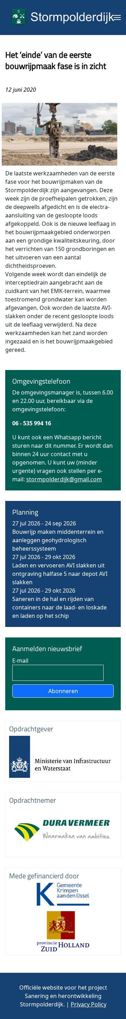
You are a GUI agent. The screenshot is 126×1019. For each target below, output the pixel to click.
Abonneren (63, 691)
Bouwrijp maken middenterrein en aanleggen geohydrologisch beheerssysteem (58, 540)
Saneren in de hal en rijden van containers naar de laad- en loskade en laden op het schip (59, 607)
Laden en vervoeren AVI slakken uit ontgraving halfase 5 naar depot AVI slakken (59, 573)
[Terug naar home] (62, 17)
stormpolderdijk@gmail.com (64, 479)
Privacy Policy (88, 1004)
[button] (117, 17)
